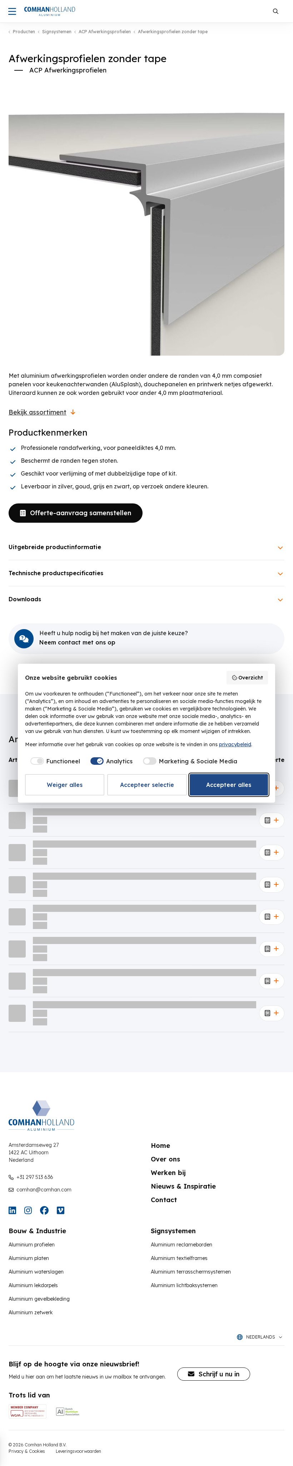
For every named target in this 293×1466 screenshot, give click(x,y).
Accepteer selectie (147, 784)
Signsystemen (56, 31)
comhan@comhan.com (43, 1189)
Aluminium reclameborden (181, 1244)
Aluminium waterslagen (36, 1272)
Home (160, 1145)
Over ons (165, 1159)
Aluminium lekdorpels (33, 1285)
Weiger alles (65, 784)
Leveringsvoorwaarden (78, 1451)
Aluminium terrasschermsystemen (191, 1272)
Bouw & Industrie (37, 1231)
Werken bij (168, 1173)
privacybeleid (235, 744)
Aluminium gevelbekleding (39, 1299)
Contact (164, 1200)
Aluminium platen (29, 1258)
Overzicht (250, 677)
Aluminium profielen (32, 1244)
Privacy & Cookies (27, 1451)
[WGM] (27, 1411)
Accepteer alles (228, 784)
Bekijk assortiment (37, 412)
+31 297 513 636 (34, 1177)
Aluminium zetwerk (31, 1312)
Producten (24, 31)
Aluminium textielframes (179, 1258)
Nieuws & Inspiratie (183, 1186)
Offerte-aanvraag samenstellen (80, 513)
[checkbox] (54, 761)
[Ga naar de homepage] (49, 11)
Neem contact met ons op (77, 642)
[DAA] (67, 1411)
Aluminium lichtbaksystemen (184, 1285)
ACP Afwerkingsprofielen (105, 31)
